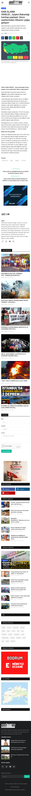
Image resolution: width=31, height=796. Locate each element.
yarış (23, 634)
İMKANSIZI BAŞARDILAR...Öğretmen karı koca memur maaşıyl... (20, 520)
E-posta (3, 426)
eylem (7, 641)
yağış (11, 160)
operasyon (16, 634)
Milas (8, 631)
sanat (24, 637)
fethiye (10, 634)
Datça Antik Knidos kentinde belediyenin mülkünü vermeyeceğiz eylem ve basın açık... (15, 179)
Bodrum (13, 641)
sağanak (17, 160)
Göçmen (22, 627)
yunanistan (15, 627)
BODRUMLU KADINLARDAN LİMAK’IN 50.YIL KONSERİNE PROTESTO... (14, 328)
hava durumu (5, 160)
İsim (2, 419)
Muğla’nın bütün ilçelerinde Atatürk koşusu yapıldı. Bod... (19, 588)
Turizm (9, 627)
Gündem (3, 8)
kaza (22, 631)
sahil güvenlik (5, 637)
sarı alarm (23, 160)
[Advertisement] (15, 75)
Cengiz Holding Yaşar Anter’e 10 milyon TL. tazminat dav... (19, 572)
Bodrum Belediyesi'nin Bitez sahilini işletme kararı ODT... (18, 528)
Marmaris (4, 634)
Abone (27, 776)
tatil (18, 631)
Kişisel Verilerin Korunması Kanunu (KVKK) (15, 789)
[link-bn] (15, 196)
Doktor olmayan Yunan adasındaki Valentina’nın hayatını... (20, 596)
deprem (12, 637)
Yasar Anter (13, 583)
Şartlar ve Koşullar (15, 787)
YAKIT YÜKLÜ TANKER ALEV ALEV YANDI (14, 381)
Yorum (3, 433)
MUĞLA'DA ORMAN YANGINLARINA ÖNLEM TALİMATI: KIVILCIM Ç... (14, 301)
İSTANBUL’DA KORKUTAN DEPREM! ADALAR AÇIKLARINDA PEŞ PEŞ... (15, 406)
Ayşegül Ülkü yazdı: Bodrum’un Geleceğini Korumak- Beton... (18, 741)
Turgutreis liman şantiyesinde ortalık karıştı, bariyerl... (19, 604)
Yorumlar (4, 415)
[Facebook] (2, 766)
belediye (19, 637)
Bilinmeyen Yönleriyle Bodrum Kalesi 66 (20, 755)
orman (13, 631)
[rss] (13, 766)
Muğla (3, 631)
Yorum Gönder (6, 451)
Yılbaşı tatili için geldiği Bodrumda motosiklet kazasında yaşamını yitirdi (16, 172)
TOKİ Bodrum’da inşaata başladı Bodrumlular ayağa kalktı (18, 748)
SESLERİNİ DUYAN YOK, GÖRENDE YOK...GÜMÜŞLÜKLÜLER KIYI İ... (11, 274)
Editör (5, 33)
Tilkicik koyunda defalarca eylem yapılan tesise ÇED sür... (20, 580)
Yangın (3, 627)
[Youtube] (10, 766)
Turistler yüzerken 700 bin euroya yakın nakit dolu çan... (20, 503)
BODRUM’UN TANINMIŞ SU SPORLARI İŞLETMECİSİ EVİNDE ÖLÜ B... (19, 537)
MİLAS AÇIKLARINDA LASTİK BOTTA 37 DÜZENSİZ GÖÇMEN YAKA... (13, 355)
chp (3, 641)
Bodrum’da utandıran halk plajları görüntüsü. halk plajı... (20, 511)
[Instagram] (6, 766)
